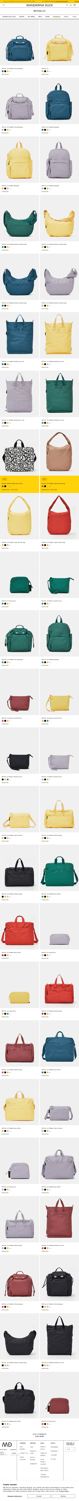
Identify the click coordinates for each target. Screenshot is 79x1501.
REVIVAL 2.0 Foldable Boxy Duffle (51, 894)
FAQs (31, 1447)
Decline (63, 1496)
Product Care (33, 1452)
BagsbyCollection (9, 17)
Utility (66, 17)
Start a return (32, 1459)
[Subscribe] (73, 1449)
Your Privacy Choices (43, 1462)
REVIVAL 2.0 (45, 68)
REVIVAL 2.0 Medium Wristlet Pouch (52, 601)
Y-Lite (74, 17)
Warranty (33, 1464)
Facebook (54, 1451)
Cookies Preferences (44, 1476)
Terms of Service (43, 1454)
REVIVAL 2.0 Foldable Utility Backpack (12, 68)
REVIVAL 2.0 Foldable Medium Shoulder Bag (14, 244)
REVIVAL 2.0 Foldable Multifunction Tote (13, 361)
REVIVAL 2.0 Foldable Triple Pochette (12, 835)
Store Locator (23, 1458)
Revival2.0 (56, 17)
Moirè (48, 17)
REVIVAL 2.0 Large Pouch (49, 952)
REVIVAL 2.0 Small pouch (9, 601)
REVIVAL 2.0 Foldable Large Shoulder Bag (53, 483)
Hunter (21, 17)
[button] (4, 5)
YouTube (54, 1455)
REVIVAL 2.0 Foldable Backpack (50, 127)
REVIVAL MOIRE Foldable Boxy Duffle (12, 483)
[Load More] (39, 1436)
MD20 (40, 17)
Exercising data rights (44, 1469)
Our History (22, 1448)
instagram (54, 1447)
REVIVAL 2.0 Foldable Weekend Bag (52, 835)
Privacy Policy (64, 1491)
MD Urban (31, 17)
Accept (39, 1496)
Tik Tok (53, 1459)
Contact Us (24, 1453)
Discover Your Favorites (61, 1)
